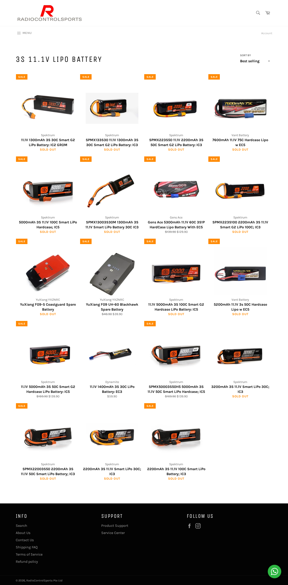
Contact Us (25, 540)
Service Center (113, 533)
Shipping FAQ (27, 547)
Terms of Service (29, 554)
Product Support (114, 525)
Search (21, 525)
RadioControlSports (39, 580)
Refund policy (27, 561)
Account (266, 33)
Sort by (245, 55)
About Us (23, 533)
